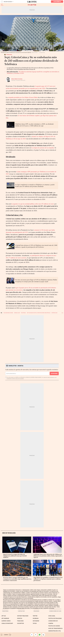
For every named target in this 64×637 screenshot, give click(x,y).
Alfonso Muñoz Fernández (16, 78)
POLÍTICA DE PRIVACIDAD (55, 618)
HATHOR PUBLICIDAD (22, 616)
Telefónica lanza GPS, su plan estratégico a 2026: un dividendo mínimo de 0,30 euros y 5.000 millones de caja (34, 125)
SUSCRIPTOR (20, 623)
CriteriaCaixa (54, 312)
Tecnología (9, 54)
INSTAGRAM (36, 621)
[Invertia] (32, 4)
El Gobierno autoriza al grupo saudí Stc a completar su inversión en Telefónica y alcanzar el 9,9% (33, 72)
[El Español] (32, 2)
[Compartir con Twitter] (36, 634)
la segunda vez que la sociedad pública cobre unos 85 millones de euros (32, 204)
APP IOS (4, 616)
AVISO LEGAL (51, 616)
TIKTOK (35, 623)
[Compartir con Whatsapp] (40, 634)
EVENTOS (19, 618)
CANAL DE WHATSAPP (7, 623)
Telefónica (23, 312)
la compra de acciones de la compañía (42, 148)
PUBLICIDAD (20, 621)
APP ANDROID (5, 618)
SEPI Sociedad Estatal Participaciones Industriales (38, 312)
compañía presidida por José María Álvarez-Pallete (22, 97)
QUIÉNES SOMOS (6, 621)
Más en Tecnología (9, 533)
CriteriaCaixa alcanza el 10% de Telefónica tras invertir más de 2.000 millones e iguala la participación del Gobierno (36, 246)
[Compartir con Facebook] (32, 634)
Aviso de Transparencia (55, 628)
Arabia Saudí (17, 312)
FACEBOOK (35, 618)
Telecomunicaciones (8, 312)
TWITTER (35, 616)
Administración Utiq (54, 631)
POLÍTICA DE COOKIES (54, 626)
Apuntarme (54, 373)
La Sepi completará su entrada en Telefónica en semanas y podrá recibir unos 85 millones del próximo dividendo (34, 185)
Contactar (21, 611)
